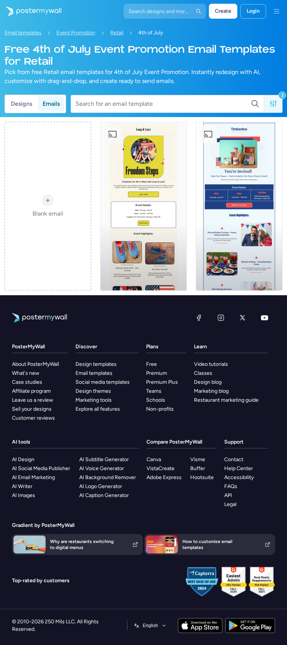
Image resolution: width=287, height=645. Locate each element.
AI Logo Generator (100, 486)
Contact (233, 459)
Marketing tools (93, 400)
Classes (203, 373)
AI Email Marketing (33, 477)
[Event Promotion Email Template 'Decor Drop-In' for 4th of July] (239, 206)
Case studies (27, 382)
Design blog (208, 382)
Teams (153, 391)
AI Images (23, 495)
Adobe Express (164, 477)
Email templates (22, 33)
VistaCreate (160, 468)
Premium (156, 373)
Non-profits (160, 409)
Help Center (238, 468)
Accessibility (239, 477)
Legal (230, 504)
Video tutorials (211, 364)
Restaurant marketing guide (226, 400)
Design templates (96, 364)
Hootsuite (202, 477)
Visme (197, 459)
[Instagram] (220, 317)
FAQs (230, 486)
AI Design (23, 459)
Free (151, 364)
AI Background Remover (107, 477)
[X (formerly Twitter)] (242, 317)
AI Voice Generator (101, 468)
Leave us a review (32, 400)
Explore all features (97, 409)
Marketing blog (211, 391)
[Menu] (276, 11)
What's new (25, 373)
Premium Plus (162, 382)
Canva (153, 459)
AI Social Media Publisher (41, 468)
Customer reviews (33, 418)
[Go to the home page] (30, 11)
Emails (51, 103)
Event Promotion (75, 33)
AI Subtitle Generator (104, 459)
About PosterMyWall (35, 364)
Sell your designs (32, 409)
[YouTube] (264, 317)
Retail (116, 33)
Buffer (197, 468)
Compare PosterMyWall (174, 442)
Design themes (93, 391)
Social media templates (102, 382)
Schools (155, 400)
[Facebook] (198, 317)
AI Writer (22, 486)
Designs (21, 103)
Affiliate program (31, 391)
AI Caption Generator (104, 495)
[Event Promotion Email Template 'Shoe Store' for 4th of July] (143, 206)
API (228, 495)
